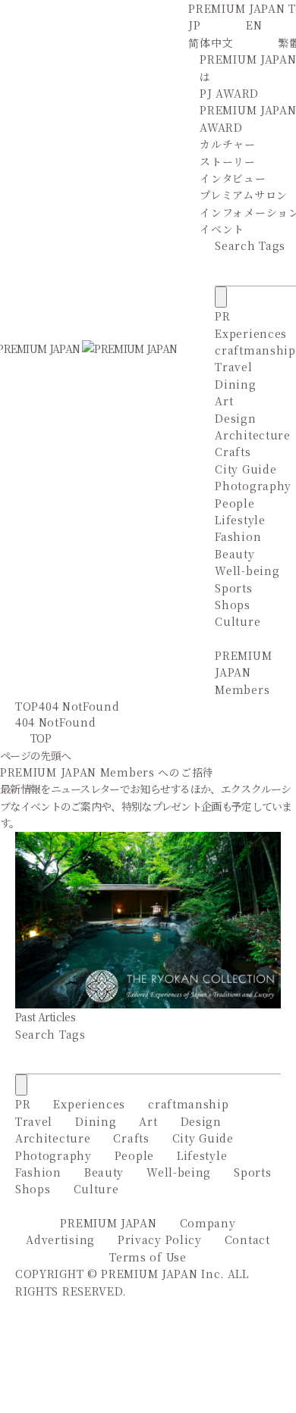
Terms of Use (147, 1257)
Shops (232, 604)
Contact (247, 1239)
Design (235, 418)
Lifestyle (240, 519)
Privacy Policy (160, 1239)
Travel (233, 366)
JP (194, 25)
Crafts (232, 451)
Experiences (251, 333)
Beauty (234, 553)
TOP (27, 706)
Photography (253, 485)
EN (254, 25)
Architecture (252, 434)
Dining (235, 384)
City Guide (245, 469)
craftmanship (255, 350)
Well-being (247, 570)
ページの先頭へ (35, 755)
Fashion (238, 536)
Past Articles (45, 1016)
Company (208, 1222)
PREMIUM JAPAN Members (243, 672)
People (234, 503)
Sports (233, 588)
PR (222, 316)
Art (224, 400)
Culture (237, 621)
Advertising (60, 1239)
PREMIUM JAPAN (108, 1222)
